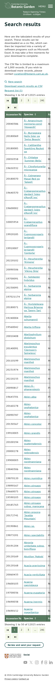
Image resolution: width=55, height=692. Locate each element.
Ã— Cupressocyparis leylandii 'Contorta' (33, 248)
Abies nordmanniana (32, 460)
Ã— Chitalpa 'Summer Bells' (33, 159)
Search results (22, 24)
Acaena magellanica (31, 610)
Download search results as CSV (23, 86)
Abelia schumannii (31, 318)
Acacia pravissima (34, 565)
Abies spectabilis (34, 535)
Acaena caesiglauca (31, 583)
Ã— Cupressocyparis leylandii (33, 234)
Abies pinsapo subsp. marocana (34, 505)
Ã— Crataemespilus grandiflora (33, 222)
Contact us (24, 679)
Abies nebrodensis (31, 451)
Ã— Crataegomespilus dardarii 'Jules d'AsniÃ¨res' (35, 192)
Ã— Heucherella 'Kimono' (33, 260)
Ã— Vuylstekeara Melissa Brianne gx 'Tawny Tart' (33, 307)
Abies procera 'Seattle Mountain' (32, 515)
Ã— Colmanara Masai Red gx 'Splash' (32, 178)
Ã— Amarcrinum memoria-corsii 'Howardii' (33, 124)
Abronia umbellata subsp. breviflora (34, 545)
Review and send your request (24, 645)
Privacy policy (11, 679)
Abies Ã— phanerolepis (32, 387)
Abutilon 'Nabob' (34, 556)
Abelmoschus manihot (32, 360)
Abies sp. (29, 526)
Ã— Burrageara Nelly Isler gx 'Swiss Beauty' (32, 136)
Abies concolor (33, 423)
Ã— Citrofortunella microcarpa (35, 168)
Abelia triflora (32, 327)
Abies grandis (32, 432)
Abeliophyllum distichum (32, 336)
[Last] (15, 107)
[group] (27, 366)
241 (42, 100)
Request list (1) (13, 90)
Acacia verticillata (34, 574)
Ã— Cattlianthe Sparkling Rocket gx (34, 148)
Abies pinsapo (32, 485)
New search (15, 81)
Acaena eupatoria (34, 592)
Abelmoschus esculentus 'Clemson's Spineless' (32, 348)
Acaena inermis (33, 601)
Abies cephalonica (31, 406)
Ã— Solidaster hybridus (32, 278)
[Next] (8, 107)
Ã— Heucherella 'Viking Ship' (33, 269)
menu (42, 6)
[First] (8, 100)
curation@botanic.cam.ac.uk (31, 73)
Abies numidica (33, 478)
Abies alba (30, 396)
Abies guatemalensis (33, 442)
